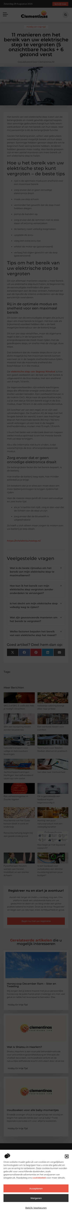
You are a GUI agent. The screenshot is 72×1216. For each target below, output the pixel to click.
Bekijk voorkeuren (36, 1207)
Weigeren (36, 1198)
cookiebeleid (39, 1177)
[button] (67, 1156)
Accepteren (36, 1188)
